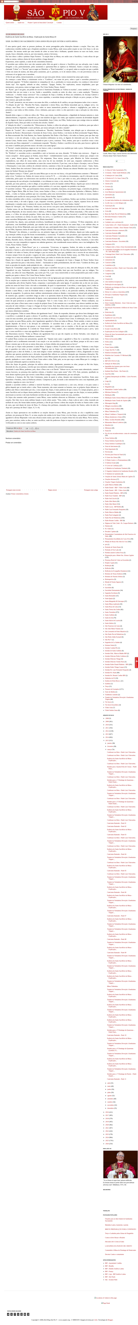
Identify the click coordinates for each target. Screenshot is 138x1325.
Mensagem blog (110, 403)
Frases (107, 344)
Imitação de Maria (111, 364)
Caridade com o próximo (113, 222)
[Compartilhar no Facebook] (36, 428)
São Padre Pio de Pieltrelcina (114, 634)
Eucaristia (108, 326)
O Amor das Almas (111, 457)
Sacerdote (108, 587)
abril (109, 1083)
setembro (110, 1099)
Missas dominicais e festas (113, 417)
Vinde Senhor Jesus (111, 710)
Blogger (110, 1320)
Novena (107, 452)
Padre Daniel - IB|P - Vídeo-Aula (115, 487)
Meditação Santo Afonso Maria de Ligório (118, 398)
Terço (107, 686)
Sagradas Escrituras (111, 593)
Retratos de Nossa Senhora (113, 574)
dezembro (110, 1108)
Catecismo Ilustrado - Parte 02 (116, 826)
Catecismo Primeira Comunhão (115, 236)
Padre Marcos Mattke (112, 512)
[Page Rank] (105, 1303)
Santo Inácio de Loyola (112, 620)
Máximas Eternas (110, 392)
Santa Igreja (109, 598)
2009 (107, 721)
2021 (107, 1128)
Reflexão (108, 568)
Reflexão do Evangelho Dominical (116, 571)
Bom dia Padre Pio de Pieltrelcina (115, 214)
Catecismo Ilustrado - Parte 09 (116, 952)
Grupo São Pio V (110, 350)
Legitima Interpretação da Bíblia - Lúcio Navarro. (121, 376)
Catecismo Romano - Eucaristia (115, 241)
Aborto (107, 184)
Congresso (108, 273)
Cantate (107, 219)
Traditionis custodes (111, 694)
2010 (107, 725)
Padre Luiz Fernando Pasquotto (115, 509)
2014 (107, 737)
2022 (107, 1131)
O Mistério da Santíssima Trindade (116, 468)
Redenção (108, 565)
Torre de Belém (110, 692)
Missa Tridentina (110, 411)
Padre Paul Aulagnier (112, 515)
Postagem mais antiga (91, 490)
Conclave (108, 262)
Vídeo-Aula (109, 707)
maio (109, 1086)
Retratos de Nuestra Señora (113, 576)
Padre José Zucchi (111, 498)
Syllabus (108, 683)
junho (109, 1089)
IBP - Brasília (109, 1266)
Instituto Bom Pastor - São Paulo (115, 371)
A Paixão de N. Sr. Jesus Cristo (115, 178)
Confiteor (108, 271)
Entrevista (108, 312)
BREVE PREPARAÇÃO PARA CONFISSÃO (120, 1229)
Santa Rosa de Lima (111, 607)
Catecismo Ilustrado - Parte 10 (116, 1035)
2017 (107, 1115)
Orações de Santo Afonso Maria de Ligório (119, 476)
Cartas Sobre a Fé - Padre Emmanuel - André (119, 225)
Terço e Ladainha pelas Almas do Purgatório (119, 1233)
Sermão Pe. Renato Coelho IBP (115, 675)
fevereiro (110, 746)
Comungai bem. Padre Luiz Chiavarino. (118, 254)
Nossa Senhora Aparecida (113, 441)
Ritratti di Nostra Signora (113, 582)
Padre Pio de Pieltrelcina (113, 518)
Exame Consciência (111, 329)
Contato (59, 22)
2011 (107, 728)
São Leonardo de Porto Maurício (115, 631)
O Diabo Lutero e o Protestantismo (116, 460)
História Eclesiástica (111, 352)
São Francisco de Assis (112, 626)
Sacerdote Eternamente (112, 590)
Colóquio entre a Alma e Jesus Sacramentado (119, 247)
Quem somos (10, 22)
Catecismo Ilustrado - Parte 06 (116, 892)
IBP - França (109, 1271)
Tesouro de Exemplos (112, 689)
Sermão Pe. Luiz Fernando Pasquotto (117, 670)
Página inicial (52, 490)
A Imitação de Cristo (111, 175)
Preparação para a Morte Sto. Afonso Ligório (119, 555)
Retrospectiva (109, 579)
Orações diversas (110, 479)
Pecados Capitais (110, 531)
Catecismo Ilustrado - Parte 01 (116, 823)
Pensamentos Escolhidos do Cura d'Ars (117, 539)
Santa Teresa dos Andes (112, 609)
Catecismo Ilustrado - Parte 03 (116, 834)
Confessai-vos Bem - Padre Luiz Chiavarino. (119, 268)
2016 (107, 1112)
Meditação (108, 395)
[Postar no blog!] (32, 428)
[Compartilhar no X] (34, 428)
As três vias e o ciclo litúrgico (114, 203)
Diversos (108, 297)
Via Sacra (108, 702)
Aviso (107, 211)
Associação (108, 206)
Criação (107, 279)
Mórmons (108, 428)
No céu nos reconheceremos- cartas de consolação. (121, 433)
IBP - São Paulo (110, 1277)
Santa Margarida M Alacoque (114, 601)
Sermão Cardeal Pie (111, 648)
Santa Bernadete (110, 596)
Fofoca (107, 342)
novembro (110, 1105)
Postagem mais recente (13, 490)
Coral (107, 276)
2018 (107, 1118)
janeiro (109, 743)
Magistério (108, 387)
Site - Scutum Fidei (111, 1280)
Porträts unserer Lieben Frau (114, 552)
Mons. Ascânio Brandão (113, 420)
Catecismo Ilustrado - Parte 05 (116, 871)
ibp (106, 358)
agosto (109, 1095)
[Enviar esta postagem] (26, 428)
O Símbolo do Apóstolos (113, 474)
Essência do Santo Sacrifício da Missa (24, 431)
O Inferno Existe (110, 463)
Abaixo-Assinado (110, 181)
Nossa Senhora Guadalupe (113, 443)
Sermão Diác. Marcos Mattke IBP (116, 653)
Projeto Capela (109, 563)
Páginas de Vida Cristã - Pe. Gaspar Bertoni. (119, 523)
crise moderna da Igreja (112, 282)
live (106, 384)
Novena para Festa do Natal (114, 454)
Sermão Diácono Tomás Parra (114, 662)
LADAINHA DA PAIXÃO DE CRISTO (118, 1246)
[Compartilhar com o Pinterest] (38, 428)
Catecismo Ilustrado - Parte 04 (116, 854)
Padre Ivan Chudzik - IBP (113, 496)
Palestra (107, 526)
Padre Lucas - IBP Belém (113, 507)
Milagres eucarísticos (111, 406)
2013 (107, 734)
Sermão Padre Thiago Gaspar (114, 667)
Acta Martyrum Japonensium (114, 192)
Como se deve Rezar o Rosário (115, 1237)
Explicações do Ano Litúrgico (114, 331)
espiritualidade (109, 320)
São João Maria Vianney (113, 629)
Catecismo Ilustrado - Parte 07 (116, 916)
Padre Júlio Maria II (111, 504)
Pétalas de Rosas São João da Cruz (116, 541)
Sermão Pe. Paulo (110, 672)
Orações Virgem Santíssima (114, 482)
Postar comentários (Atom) (19, 494)
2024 (107, 1137)
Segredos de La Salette (112, 642)
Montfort (108, 425)
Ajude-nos (21, 22)
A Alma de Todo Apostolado (114, 170)
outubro (110, 1102)
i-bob (95, 1320)
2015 (107, 740)
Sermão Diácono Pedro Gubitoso (115, 656)
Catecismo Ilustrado (111, 233)
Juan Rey (108, 374)
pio (106, 544)
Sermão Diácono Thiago (113, 659)
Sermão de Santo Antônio (113, 651)
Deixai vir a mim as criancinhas (115, 292)
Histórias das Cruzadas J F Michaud (116, 355)
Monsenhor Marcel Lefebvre (114, 422)
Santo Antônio (109, 615)
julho (109, 1092)
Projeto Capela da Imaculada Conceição (40, 22)
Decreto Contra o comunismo (114, 1254)
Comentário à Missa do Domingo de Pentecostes (120, 1250)
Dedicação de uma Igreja (113, 284)
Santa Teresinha (110, 612)
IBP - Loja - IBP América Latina (115, 1274)
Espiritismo (108, 315)
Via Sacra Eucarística (112, 705)
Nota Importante (110, 449)
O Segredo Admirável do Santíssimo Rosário (119, 471)
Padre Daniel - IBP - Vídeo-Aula (115, 490)
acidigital (108, 189)
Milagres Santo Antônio (112, 409)
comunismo (108, 260)
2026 (107, 1144)
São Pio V (108, 640)
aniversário (108, 195)
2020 (107, 1125)
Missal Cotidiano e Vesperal (114, 414)
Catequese (108, 244)
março (109, 749)
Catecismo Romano (111, 238)
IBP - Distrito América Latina (114, 1269)
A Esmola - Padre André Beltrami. (116, 173)
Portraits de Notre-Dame (113, 547)
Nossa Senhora (110, 438)
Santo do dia (109, 618)
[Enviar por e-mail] (30, 428)
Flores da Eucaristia (111, 339)
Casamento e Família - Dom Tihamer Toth (118, 227)
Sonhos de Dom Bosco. (112, 681)
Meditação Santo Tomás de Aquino (116, 400)
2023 (107, 1134)
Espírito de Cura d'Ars (112, 318)
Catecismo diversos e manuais (114, 230)
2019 (107, 1121)
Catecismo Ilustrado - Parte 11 (116, 1079)
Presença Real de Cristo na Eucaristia (117, 560)
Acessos (107, 186)
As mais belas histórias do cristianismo (117, 200)
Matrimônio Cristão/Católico (114, 389)
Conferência (109, 265)
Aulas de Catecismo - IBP (113, 208)
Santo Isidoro (109, 623)
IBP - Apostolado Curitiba (113, 1263)
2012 (107, 731)
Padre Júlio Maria (110, 501)
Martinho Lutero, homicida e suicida (116, 1225)
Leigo (107, 381)
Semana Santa (109, 645)
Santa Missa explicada (112, 604)
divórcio (107, 300)
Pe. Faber (108, 529)
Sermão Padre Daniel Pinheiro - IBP (116, 664)
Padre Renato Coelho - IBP (114, 520)
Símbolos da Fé (110, 678)
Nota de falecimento (111, 446)
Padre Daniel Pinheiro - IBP (114, 493)
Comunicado (109, 257)
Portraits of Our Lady (112, 550)
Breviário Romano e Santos (114, 217)
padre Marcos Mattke (112, 485)
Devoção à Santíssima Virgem (114, 295)
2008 (107, 718)
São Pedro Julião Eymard (113, 637)
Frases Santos (109, 347)
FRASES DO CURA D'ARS (114, 1242)
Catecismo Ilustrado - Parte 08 (116, 939)
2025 (107, 1140)
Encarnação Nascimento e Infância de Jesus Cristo (121, 307)
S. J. (106, 585)
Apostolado (108, 197)
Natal (107, 431)
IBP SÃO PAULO (111, 361)
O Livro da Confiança (112, 465)
